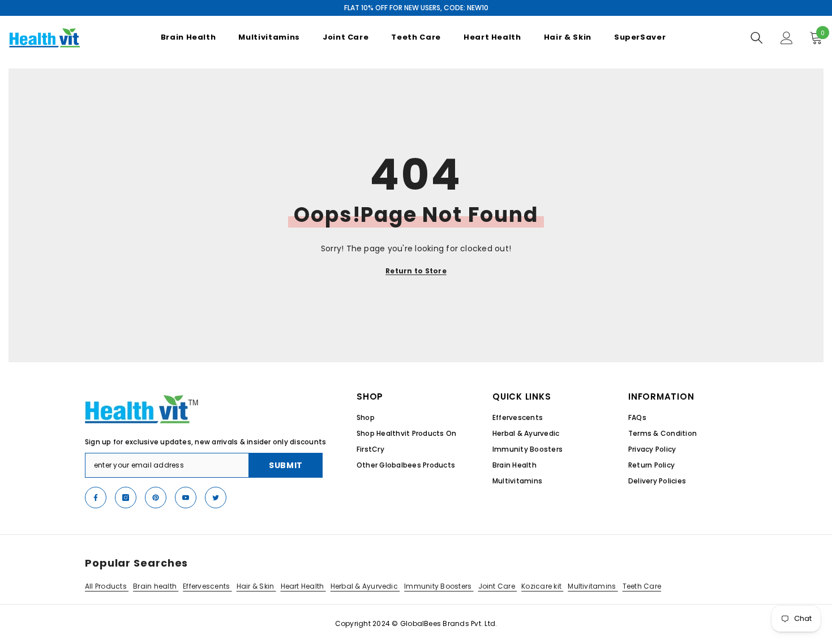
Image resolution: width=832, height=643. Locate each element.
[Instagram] (125, 497)
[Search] (756, 38)
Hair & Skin (256, 586)
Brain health (155, 586)
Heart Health (303, 586)
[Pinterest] (155, 497)
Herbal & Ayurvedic (365, 586)
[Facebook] (95, 497)
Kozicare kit (542, 586)
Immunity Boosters (438, 586)
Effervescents (207, 586)
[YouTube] (185, 497)
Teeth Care (642, 586)
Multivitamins (592, 586)
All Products (106, 586)
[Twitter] (215, 497)
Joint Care (497, 586)
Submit (286, 465)
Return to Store (416, 271)
